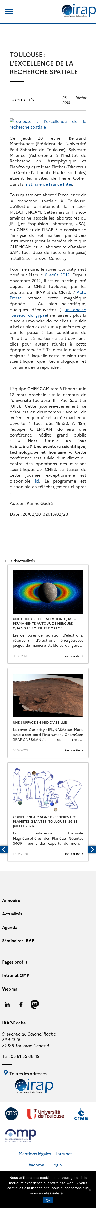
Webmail (10, 989)
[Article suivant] (92, 849)
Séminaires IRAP (18, 940)
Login (56, 1164)
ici (37, 481)
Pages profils (14, 962)
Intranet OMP (15, 975)
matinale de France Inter (48, 184)
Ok (48, 1200)
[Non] (89, 1189)
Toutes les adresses (27, 1073)
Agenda (9, 927)
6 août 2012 (57, 274)
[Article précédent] (4, 849)
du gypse (37, 315)
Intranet (64, 1153)
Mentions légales (35, 1153)
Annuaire (11, 900)
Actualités (24, 100)
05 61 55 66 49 (25, 1056)
